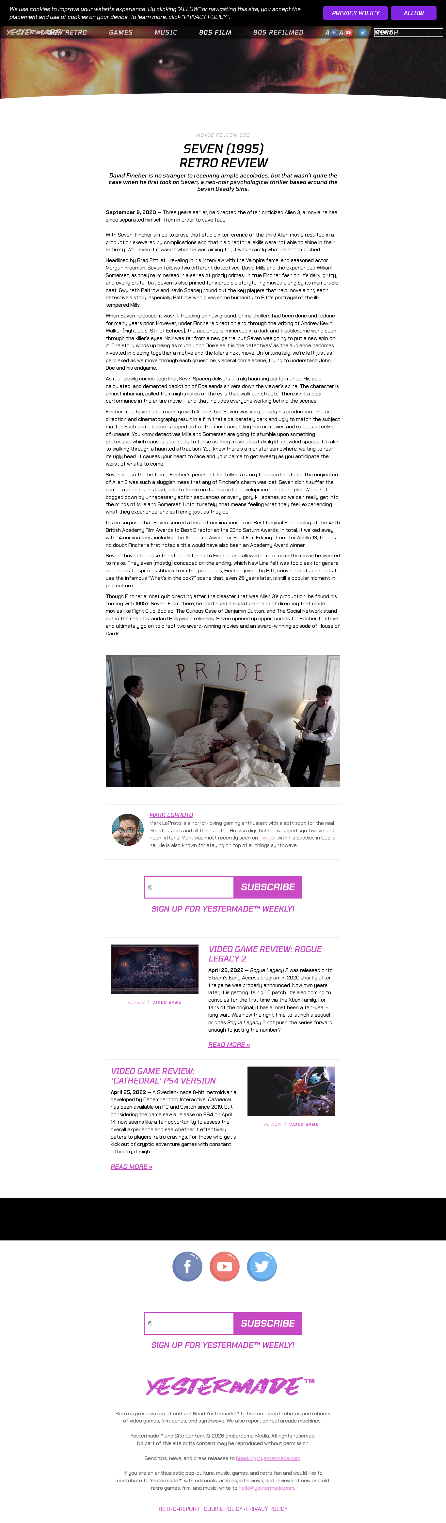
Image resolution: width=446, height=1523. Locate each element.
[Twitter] (262, 1268)
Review (136, 1002)
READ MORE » (229, 1044)
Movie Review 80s (223, 135)
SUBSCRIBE (268, 887)
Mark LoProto (171, 815)
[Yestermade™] (36, 31)
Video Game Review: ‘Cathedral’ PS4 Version (163, 1075)
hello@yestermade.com (266, 1488)
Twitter (267, 837)
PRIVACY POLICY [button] (355, 13)
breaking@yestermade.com (268, 1458)
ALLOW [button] (414, 13)
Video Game (167, 1002)
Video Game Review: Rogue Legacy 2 (264, 953)
